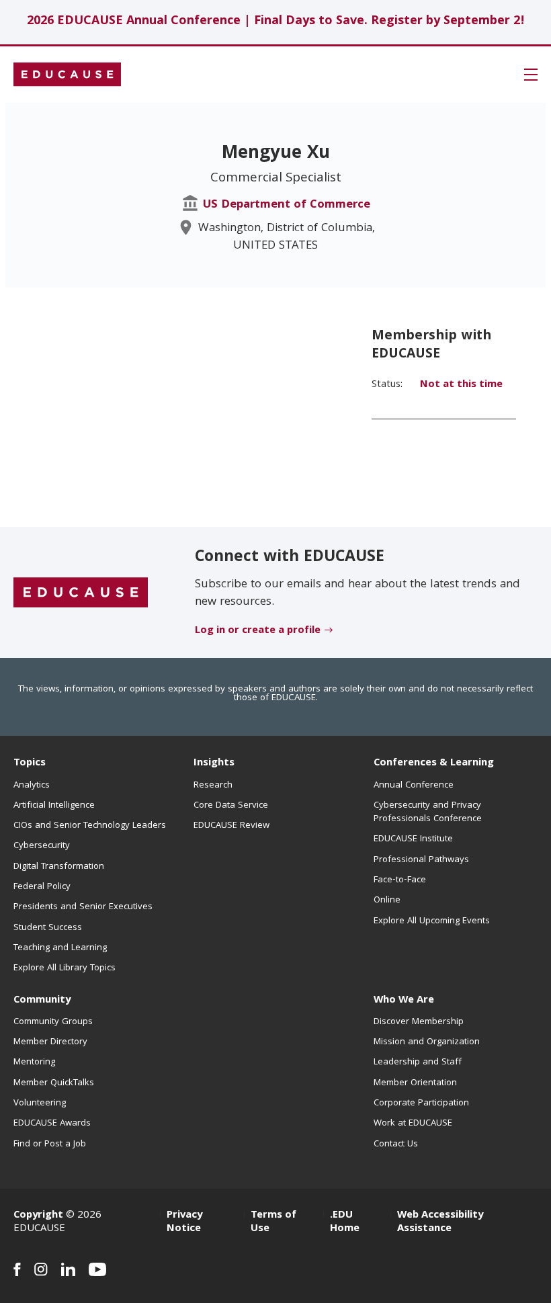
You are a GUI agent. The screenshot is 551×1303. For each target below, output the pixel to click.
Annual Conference (414, 785)
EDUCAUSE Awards (52, 1123)
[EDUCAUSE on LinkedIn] (68, 1269)
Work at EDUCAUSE (413, 1123)
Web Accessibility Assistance (440, 1222)
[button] (531, 74)
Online (387, 900)
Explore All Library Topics (64, 968)
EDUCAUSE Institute (413, 839)
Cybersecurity (41, 846)
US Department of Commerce (286, 205)
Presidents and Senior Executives (83, 907)
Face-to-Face (400, 880)
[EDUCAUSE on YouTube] (98, 1269)
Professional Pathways (421, 860)
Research (213, 785)
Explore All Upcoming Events (432, 921)
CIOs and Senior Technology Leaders (89, 825)
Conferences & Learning (434, 763)
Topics (29, 763)
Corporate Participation (421, 1103)
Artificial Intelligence (54, 805)
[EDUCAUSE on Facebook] (17, 1269)
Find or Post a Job (49, 1144)
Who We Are (404, 1000)
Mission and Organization (427, 1042)
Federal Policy (42, 887)
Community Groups (53, 1022)
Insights (214, 763)
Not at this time (461, 385)
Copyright (38, 1215)
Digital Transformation (58, 866)
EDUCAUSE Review (231, 825)
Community (42, 1000)
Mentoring (34, 1062)
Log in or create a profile (258, 631)
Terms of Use (273, 1222)
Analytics (31, 785)
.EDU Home (344, 1222)
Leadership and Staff (418, 1062)
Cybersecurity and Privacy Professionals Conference (428, 812)
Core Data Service (231, 805)
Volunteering (39, 1103)
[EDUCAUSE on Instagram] (41, 1269)
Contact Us (396, 1144)
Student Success (47, 928)
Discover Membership (419, 1022)
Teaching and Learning (60, 948)
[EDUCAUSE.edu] (67, 74)
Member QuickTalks (53, 1083)
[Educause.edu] (80, 592)
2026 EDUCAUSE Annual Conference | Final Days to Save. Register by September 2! (276, 21)
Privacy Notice (184, 1222)
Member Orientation (415, 1083)
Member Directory (50, 1042)
